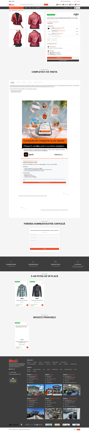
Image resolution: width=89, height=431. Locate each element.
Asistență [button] (77, 7)
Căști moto (29, 397)
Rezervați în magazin (63, 60)
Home (10, 10)
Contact (60, 392)
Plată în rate (48, 392)
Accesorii (34, 399)
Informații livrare (41, 392)
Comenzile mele (47, 390)
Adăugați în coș (59, 57)
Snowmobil (29, 399)
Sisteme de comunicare (37, 397)
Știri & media (66, 392)
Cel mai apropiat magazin (66, 1)
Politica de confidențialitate (31, 392)
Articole (71, 7)
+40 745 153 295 (13, 400)
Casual (19, 10)
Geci (22, 10)
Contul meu (29, 390)
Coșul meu (35, 390)
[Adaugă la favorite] (73, 58)
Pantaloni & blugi (55, 397)
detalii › (77, 28)
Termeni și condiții (64, 390)
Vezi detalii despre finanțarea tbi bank (44, 210)
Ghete (61, 397)
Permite (78, 429)
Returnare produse (55, 390)
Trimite (44, 277)
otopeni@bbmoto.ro (50, 410)
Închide (75, 429)
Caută (46, 4)
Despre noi (54, 392)
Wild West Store (14, 10)
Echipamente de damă (68, 397)
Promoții (65, 7)
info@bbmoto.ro (31, 410)
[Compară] (77, 58)
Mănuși (48, 397)
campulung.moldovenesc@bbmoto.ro (70, 410)
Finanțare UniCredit (73, 392)
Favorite (40, 390)
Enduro (75, 397)
